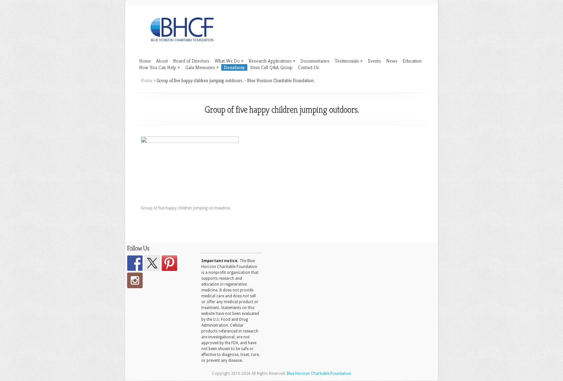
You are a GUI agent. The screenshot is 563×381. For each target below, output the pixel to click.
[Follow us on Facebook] (135, 263)
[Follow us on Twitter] (152, 263)
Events (374, 61)
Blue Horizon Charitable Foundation (319, 373)
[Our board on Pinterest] (169, 263)
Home (145, 61)
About (162, 61)
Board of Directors (191, 61)
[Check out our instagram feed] (135, 280)
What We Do (229, 61)
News (391, 61)
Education (412, 61)
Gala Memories (202, 67)
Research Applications (272, 61)
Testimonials (349, 61)
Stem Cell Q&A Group (271, 67)
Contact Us (308, 67)
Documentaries (314, 61)
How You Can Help (159, 67)
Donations (234, 67)
